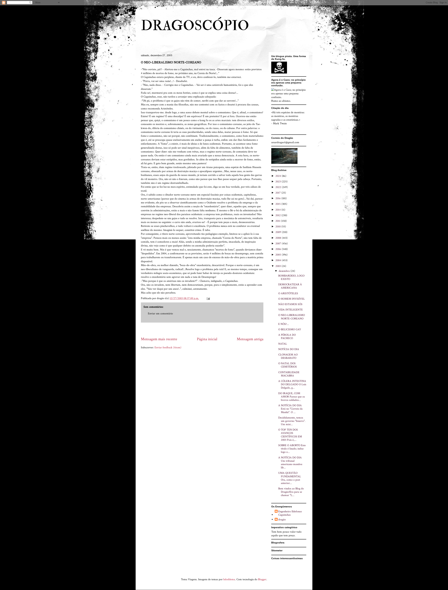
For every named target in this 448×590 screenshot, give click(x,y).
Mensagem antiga (250, 339)
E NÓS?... (283, 324)
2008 (278, 238)
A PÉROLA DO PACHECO (287, 336)
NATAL (282, 344)
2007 (278, 243)
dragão (282, 519)
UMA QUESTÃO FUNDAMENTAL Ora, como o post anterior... (289, 478)
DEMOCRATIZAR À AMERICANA (290, 286)
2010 (278, 226)
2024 (278, 176)
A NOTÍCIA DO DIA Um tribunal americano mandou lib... (290, 463)
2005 (278, 255)
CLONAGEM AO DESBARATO (288, 356)
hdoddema (229, 579)
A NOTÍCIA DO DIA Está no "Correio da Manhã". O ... (290, 409)
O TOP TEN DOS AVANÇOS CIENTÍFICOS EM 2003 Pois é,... (290, 435)
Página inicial (207, 339)
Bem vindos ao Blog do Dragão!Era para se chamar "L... (291, 492)
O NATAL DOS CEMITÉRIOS (287, 365)
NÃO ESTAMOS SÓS (290, 304)
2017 (278, 193)
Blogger (262, 579)
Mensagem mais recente (159, 339)
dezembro (284, 271)
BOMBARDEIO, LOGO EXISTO (291, 277)
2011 (278, 221)
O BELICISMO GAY (289, 329)
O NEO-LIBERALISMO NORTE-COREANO (291, 316)
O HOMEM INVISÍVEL (291, 299)
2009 (278, 232)
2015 (278, 204)
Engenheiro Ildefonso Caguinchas (290, 513)
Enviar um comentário (160, 313)
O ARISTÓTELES (288, 293)
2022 (278, 187)
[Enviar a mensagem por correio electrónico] (208, 298)
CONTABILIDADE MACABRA (288, 374)
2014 (278, 210)
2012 (278, 215)
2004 (278, 260)
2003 (278, 266)
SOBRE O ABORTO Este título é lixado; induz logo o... (292, 449)
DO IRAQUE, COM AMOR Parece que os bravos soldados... (291, 397)
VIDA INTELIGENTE (290, 310)
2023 (278, 181)
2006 (278, 249)
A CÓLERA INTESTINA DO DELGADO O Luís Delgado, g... (292, 384)
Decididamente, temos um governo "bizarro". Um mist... (291, 421)
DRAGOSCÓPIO (195, 25)
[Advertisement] (204, 329)
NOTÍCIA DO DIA (288, 349)
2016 (278, 198)
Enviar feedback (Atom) (168, 347)
